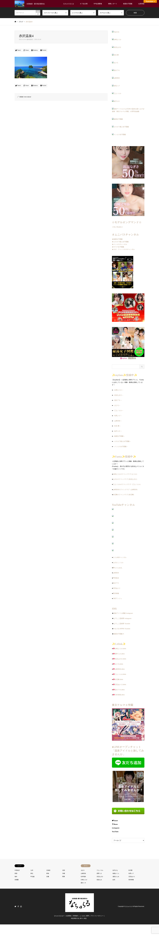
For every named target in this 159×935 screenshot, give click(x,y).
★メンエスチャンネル (119, 244)
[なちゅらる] (79, 911)
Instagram (21, 906)
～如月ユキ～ (117, 431)
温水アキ (116, 583)
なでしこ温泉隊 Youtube (121, 623)
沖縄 (63, 873)
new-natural (27, 97)
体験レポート (112, 4)
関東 (63, 876)
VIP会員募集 (98, 4)
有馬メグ (131, 873)
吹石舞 (130, 870)
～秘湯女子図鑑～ (119, 436)
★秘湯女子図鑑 (117, 239)
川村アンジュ (117, 598)
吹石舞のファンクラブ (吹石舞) (123, 494)
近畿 (47, 876)
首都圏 (16, 879)
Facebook (18, 906)
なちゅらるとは (68, 4)
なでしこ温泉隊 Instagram (122, 618)
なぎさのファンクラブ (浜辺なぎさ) (125, 479)
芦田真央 (116, 578)
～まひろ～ (116, 405)
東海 (47, 873)
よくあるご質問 (84, 916)
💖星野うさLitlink (119, 654)
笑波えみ (99, 879)
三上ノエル (100, 870)
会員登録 (141, 4)
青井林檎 (116, 593)
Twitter (15, 906)
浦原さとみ (116, 876)
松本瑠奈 (83, 876)
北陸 (63, 870)
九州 (32, 870)
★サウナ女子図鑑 (118, 247)
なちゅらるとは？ (59, 916)
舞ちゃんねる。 (118, 568)
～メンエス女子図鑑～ (120, 446)
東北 (32, 873)
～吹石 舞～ (117, 426)
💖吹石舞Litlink (118, 679)
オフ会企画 (84, 4)
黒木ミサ (83, 883)
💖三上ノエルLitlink (119, 674)
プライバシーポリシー (96, 916)
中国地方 (17, 870)
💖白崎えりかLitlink (119, 648)
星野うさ (99, 873)
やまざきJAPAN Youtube (121, 628)
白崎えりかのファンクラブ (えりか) (125, 474)
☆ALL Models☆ (117, 227)
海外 (16, 876)
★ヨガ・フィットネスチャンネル (123, 249)
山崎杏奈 (116, 573)
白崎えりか (84, 879)
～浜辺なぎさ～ (118, 395)
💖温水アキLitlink (119, 690)
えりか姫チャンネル (119, 557)
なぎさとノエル (118, 562)
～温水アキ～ (117, 400)
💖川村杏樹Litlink (119, 695)
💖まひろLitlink (118, 664)
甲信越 (32, 876)
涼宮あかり (116, 588)
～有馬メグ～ (117, 415)
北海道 (48, 870)
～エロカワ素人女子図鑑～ (122, 441)
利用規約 (75, 916)
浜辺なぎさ (100, 876)
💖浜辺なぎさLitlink (119, 659)
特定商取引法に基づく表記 (79, 918)
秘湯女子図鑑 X (118, 634)
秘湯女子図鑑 (127, 4)
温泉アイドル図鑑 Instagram (123, 613)
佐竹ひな (115, 870)
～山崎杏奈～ (117, 421)
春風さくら (116, 873)
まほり (83, 870)
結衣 (114, 879)
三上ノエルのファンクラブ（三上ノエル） (127, 484)
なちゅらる (128, 906)
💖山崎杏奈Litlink (119, 669)
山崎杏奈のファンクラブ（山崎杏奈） (126, 489)
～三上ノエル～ (118, 410)
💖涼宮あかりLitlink (119, 684)
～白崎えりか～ (118, 390)
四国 (16, 873)
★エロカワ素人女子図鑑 (120, 242)
